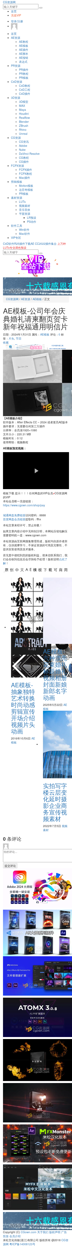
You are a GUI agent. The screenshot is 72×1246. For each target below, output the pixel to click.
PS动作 (31, 222)
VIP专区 (16, 238)
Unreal (23, 134)
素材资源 (16, 198)
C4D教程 (24, 86)
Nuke (22, 150)
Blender (24, 122)
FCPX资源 (17, 166)
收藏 (6, 342)
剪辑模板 (16, 182)
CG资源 (16, 138)
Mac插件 (24, 178)
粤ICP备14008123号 (22, 1244)
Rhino (22, 130)
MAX (22, 106)
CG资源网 (9, 2)
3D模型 (23, 102)
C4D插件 (24, 94)
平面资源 (24, 214)
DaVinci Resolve (29, 154)
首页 (14, 11)
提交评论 (10, 866)
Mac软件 (24, 234)
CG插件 (24, 162)
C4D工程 (24, 90)
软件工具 (16, 226)
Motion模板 (26, 186)
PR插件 (23, 70)
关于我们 (42, 1232)
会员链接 (14, 519)
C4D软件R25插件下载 (17, 244)
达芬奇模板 (26, 190)
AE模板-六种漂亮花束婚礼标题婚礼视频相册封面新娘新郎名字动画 (55, 674)
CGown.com (28, 1232)
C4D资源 (16, 82)
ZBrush (23, 126)
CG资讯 (24, 142)
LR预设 (31, 218)
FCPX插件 (25, 170)
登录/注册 (17, 21)
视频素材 (24, 206)
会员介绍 (15, 1236)
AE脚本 (23, 54)
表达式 (23, 62)
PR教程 (23, 74)
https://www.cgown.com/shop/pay (24, 505)
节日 (18, 338)
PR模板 (23, 78)
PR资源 (15, 66)
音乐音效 (24, 210)
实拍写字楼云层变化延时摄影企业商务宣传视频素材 (55, 802)
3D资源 (15, 98)
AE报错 (23, 58)
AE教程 (23, 42)
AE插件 (23, 50)
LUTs (22, 202)
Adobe (23, 146)
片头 (11, 338)
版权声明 (54, 1232)
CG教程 (24, 158)
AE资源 (15, 38)
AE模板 (23, 46)
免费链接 (14, 515)
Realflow (24, 118)
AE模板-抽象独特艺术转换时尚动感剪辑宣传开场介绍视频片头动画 (23, 707)
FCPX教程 (25, 174)
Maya (22, 110)
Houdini (24, 114)
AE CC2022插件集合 (44, 244)
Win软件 (24, 230)
